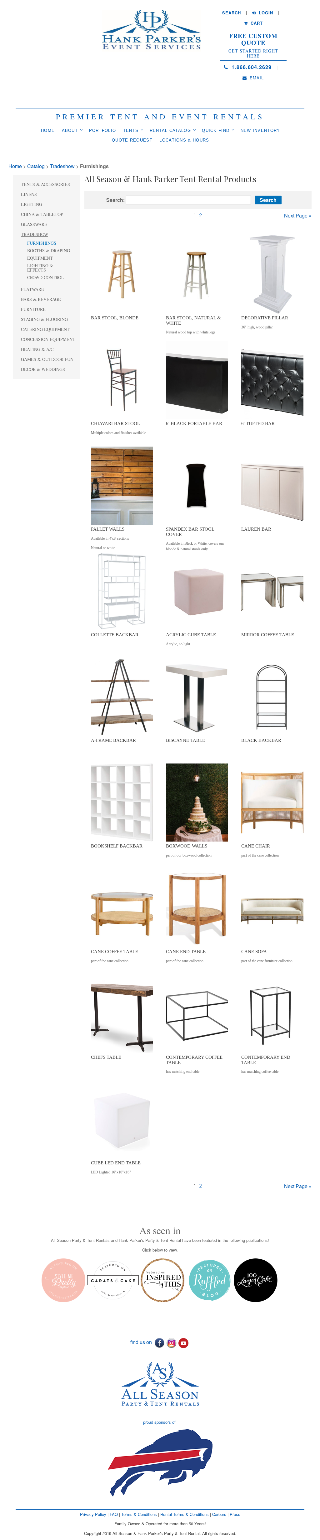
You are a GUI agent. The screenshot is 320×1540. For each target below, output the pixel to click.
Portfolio (102, 130)
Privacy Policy (93, 1514)
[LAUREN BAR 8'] (272, 485)
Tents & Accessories (45, 184)
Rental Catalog (170, 130)
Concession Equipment (48, 339)
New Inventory (260, 130)
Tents (131, 130)
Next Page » (298, 215)
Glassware (34, 224)
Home (48, 130)
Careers (220, 1514)
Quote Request (132, 140)
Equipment (40, 258)
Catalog (36, 166)
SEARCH (231, 13)
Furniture (33, 309)
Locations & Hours (184, 140)
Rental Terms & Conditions (184, 1514)
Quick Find (215, 130)
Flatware (32, 289)
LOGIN (265, 13)
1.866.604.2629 (251, 67)
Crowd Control (45, 277)
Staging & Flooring (44, 319)
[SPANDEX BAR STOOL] (197, 485)
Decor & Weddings (43, 369)
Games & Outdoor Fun (47, 359)
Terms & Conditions (139, 1514)
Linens (29, 194)
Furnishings (41, 243)
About (70, 130)
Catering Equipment (45, 329)
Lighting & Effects (40, 267)
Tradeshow (62, 166)
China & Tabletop (42, 214)
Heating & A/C (37, 349)
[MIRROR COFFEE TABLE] (272, 591)
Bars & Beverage (41, 299)
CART (256, 23)
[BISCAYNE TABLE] (197, 696)
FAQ (114, 1514)
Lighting (31, 204)
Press (235, 1514)
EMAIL (256, 78)
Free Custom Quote (253, 39)
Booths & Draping (48, 250)
